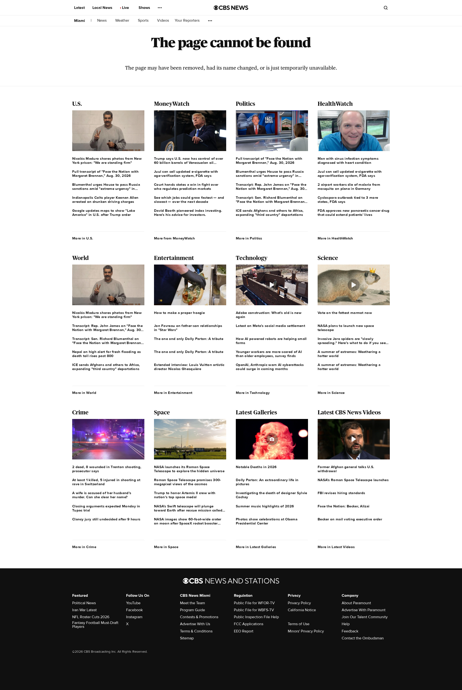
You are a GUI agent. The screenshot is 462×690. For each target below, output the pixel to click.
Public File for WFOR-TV (254, 603)
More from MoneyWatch (174, 238)
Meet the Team (192, 603)
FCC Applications (248, 624)
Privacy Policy (299, 603)
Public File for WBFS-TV (254, 610)
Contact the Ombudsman (363, 638)
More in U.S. (82, 238)
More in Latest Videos (336, 547)
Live (126, 7)
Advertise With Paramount (363, 610)
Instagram (134, 617)
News (102, 20)
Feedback (350, 631)
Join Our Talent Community (365, 617)
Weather (122, 20)
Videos (163, 20)
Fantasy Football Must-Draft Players (95, 625)
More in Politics (249, 238)
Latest (80, 8)
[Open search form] (386, 8)
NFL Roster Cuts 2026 (90, 617)
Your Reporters (187, 20)
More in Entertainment (173, 393)
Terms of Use (298, 624)
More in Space (166, 547)
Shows (145, 8)
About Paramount (356, 603)
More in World (84, 393)
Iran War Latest (84, 610)
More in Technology (253, 393)
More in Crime (84, 547)
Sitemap (187, 638)
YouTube (133, 603)
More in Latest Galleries (256, 547)
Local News (102, 8)
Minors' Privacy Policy (306, 631)
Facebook (134, 610)
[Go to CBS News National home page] (231, 7)
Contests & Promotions (199, 617)
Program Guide (192, 610)
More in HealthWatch (335, 238)
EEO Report (243, 631)
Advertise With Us (195, 624)
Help (346, 624)
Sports (143, 20)
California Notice (302, 610)
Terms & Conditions (196, 631)
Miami (79, 20)
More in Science (331, 393)
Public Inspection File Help (256, 617)
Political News (84, 603)
